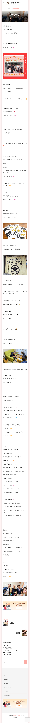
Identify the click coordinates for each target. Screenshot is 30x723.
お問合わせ (7, 695)
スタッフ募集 (7, 687)
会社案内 (6, 683)
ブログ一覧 (7, 691)
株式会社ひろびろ (16, 2)
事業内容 (6, 679)
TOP (5, 675)
